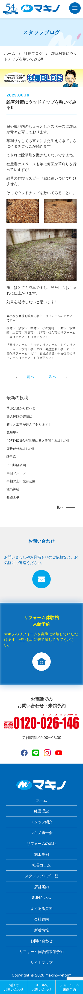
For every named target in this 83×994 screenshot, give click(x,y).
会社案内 (41, 919)
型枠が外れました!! (20, 448)
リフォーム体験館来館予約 (41, 951)
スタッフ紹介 (41, 822)
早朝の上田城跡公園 (21, 481)
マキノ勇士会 (41, 832)
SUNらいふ (41, 897)
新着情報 (41, 930)
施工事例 (41, 854)
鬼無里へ (12, 432)
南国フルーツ (16, 473)
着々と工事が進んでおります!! (28, 424)
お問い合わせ (41, 941)
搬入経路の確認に (19, 416)
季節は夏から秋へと (21, 408)
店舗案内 (41, 886)
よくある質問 (41, 908)
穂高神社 (12, 489)
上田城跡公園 (16, 465)
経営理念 (41, 811)
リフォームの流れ (41, 843)
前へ (30, 376)
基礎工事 (12, 497)
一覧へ (58, 507)
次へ (52, 376)
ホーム (41, 800)
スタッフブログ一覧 (41, 876)
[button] (75, 8)
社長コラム (41, 865)
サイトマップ (41, 962)
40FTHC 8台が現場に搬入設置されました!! (37, 440)
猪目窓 (11, 457)
